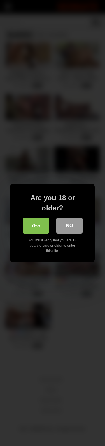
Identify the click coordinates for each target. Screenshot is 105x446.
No (69, 225)
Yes (36, 225)
